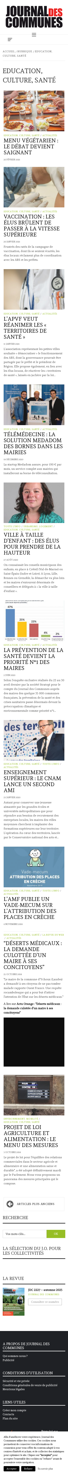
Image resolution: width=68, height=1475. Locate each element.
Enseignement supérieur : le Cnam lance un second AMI (32, 781)
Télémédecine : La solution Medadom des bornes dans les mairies (33, 443)
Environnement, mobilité (21, 1119)
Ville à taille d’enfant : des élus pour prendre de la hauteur (32, 544)
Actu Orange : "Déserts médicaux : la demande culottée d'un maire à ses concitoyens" (32, 1008)
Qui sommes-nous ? (15, 1356)
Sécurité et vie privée (16, 1381)
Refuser (28, 1468)
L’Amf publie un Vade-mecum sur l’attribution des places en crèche (30, 908)
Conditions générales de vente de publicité (30, 1385)
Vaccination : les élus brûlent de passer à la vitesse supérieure (32, 225)
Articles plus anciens (35, 1204)
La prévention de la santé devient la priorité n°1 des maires (33, 659)
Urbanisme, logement (38, 526)
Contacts (8, 1414)
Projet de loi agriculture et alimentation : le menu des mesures (31, 1136)
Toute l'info (12, 526)
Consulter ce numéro (45, 1302)
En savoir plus (45, 1468)
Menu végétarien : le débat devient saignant (31, 146)
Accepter (12, 1468)
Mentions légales (14, 1389)
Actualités (49, 135)
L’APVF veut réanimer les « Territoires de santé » (25, 328)
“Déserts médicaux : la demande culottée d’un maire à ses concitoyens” (33, 955)
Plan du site (10, 1418)
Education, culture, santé (22, 135)
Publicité (8, 1360)
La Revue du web (53, 935)
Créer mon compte (14, 1410)
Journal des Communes (43, 1294)
